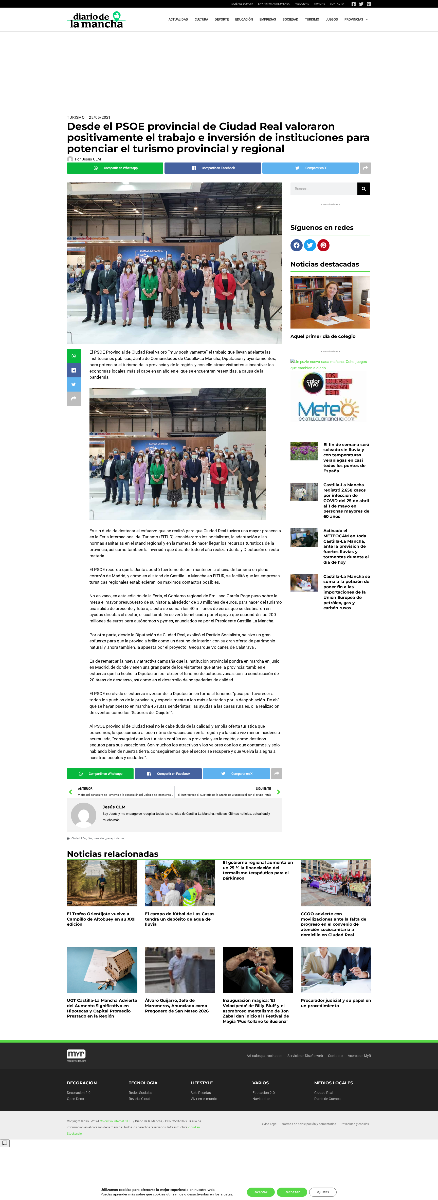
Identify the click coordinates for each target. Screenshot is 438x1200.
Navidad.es (261, 1099)
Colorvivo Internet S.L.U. (116, 1121)
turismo (119, 838)
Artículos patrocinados (264, 1056)
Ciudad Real (323, 1093)
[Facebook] (353, 4)
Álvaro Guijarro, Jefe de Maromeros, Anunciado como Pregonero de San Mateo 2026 (177, 1005)
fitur (90, 838)
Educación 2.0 (263, 1093)
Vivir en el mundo (204, 1099)
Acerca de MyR (359, 1056)
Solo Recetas (201, 1093)
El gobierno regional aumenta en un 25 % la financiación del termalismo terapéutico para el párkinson (258, 870)
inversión (99, 838)
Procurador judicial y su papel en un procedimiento (336, 1003)
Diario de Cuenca (327, 1099)
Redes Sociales (140, 1093)
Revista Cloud (139, 1099)
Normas (319, 3)
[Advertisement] (219, 69)
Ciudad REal (78, 838)
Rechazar (292, 1192)
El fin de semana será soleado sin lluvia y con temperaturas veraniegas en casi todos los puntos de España (346, 457)
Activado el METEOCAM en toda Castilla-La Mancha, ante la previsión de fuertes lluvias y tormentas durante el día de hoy (346, 546)
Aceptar (260, 1192)
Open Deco (75, 1099)
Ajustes (323, 1192)
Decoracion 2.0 (78, 1093)
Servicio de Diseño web (305, 1056)
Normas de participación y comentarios (309, 1124)
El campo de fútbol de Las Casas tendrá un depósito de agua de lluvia (179, 919)
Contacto (337, 3)
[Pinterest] (369, 4)
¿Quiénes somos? (242, 3)
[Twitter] (361, 4)
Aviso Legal (269, 1124)
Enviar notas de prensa (274, 3)
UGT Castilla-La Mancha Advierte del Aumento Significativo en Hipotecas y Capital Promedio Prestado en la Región (102, 1008)
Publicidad (302, 3)
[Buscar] (363, 188)
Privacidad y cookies (355, 1124)
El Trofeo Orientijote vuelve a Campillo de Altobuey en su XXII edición (101, 919)
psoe (109, 838)
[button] (365, 19)
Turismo (76, 117)
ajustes (226, 1194)
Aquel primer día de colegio (323, 336)
